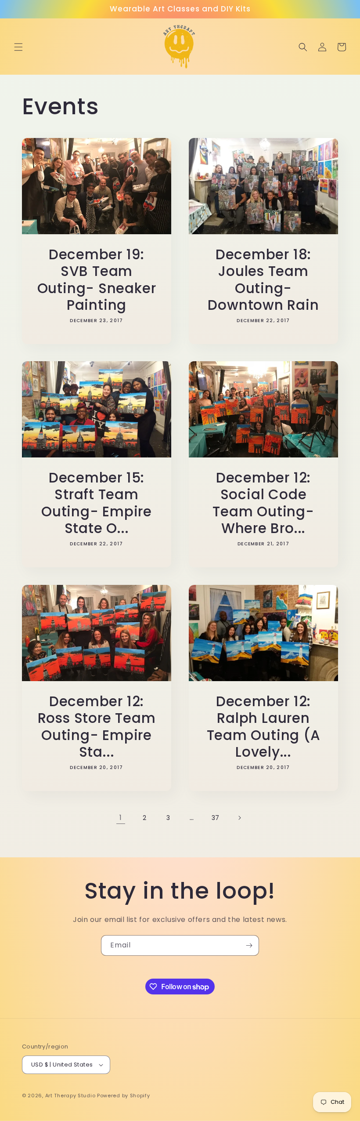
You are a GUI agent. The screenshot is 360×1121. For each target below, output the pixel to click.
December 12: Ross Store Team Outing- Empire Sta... (97, 727)
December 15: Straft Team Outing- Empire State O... (96, 503)
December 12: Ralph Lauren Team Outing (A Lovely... (263, 727)
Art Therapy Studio (70, 1095)
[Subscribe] (249, 945)
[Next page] (239, 817)
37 (216, 817)
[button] (18, 47)
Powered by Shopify (123, 1095)
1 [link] (120, 818)
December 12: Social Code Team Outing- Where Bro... (263, 503)
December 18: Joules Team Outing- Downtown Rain (263, 280)
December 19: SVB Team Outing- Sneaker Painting (96, 280)
